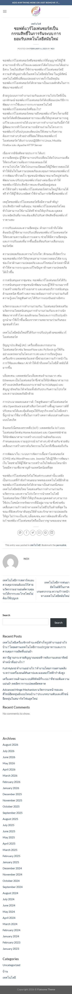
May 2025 (9, 837)
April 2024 (9, 917)
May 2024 (9, 911)
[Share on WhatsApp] (20, 533)
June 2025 (9, 831)
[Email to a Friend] (39, 533)
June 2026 (9, 757)
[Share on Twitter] (33, 533)
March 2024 (10, 924)
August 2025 (10, 818)
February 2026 (11, 781)
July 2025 (8, 825)
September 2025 (13, 812)
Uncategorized (11, 965)
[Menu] (5, 11)
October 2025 (11, 806)
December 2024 (12, 868)
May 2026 (9, 763)
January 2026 (11, 788)
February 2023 (11, 942)
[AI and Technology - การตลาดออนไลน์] (36, 11)
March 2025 (10, 849)
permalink (61, 545)
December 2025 (12, 794)
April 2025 (9, 843)
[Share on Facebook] (26, 533)
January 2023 (11, 948)
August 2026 (10, 744)
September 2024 (13, 886)
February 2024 (11, 930)
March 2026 (10, 775)
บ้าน (5, 971)
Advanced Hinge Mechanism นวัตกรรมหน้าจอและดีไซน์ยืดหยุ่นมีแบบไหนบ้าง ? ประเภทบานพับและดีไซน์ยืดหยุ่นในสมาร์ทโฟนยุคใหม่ (35, 694)
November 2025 (12, 800)
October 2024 (11, 880)
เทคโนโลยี (36, 24)
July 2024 (8, 899)
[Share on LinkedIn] (52, 533)
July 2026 (8, 751)
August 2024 (10, 893)
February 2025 (11, 856)
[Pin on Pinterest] (45, 533)
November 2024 (12, 874)
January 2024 (11, 936)
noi (53, 48)
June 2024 (9, 905)
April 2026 (9, 769)
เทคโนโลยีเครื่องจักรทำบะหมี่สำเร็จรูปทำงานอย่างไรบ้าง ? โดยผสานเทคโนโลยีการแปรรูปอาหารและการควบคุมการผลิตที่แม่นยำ (35, 647)
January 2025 (11, 862)
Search (6, 615)
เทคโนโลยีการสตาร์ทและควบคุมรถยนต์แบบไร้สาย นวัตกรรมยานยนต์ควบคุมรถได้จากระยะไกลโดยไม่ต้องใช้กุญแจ (18, 589)
